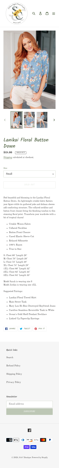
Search (9, 357)
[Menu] (53, 13)
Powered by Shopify (40, 458)
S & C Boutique (25, 458)
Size (5, 168)
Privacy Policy (13, 382)
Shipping (7, 157)
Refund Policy (13, 366)
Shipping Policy (14, 374)
